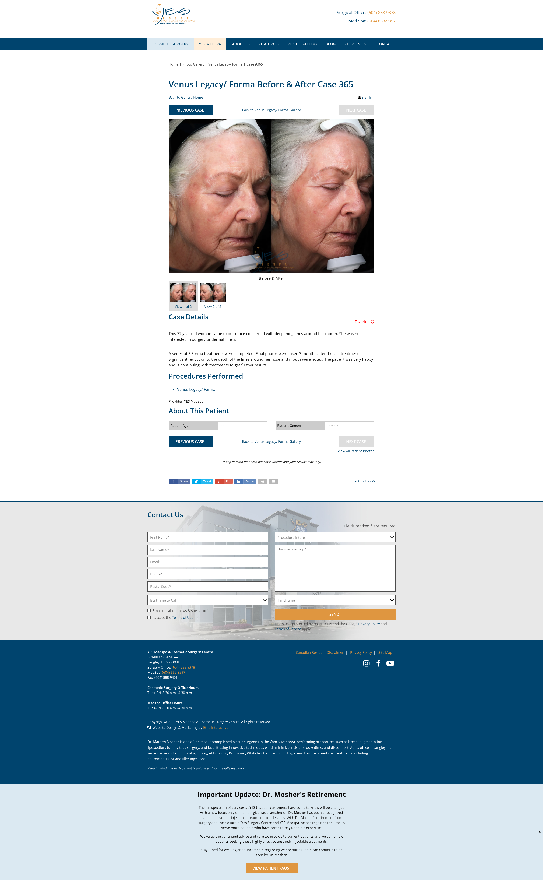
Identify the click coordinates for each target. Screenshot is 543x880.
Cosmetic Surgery (170, 44)
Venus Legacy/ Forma (225, 64)
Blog (331, 44)
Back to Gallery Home (186, 97)
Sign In (367, 97)
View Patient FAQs (270, 868)
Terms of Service (288, 629)
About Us (241, 44)
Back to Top (361, 481)
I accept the (162, 617)
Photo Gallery (302, 44)
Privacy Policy (369, 624)
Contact (385, 44)
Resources (269, 44)
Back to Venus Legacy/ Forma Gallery (271, 110)
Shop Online (356, 44)
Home (173, 64)
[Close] (539, 831)
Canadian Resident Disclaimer (320, 652)
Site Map (385, 652)
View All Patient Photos (356, 451)
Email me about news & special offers (183, 610)
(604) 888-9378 (183, 667)
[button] (191, 110)
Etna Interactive (215, 727)
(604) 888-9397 (173, 672)
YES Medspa (210, 44)
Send (334, 614)
